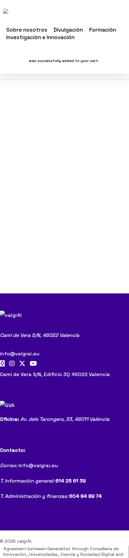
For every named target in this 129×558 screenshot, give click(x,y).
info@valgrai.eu (19, 353)
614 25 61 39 (70, 481)
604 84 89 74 (85, 496)
